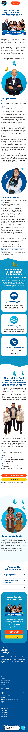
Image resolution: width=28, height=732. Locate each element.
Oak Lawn (4, 691)
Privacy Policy (4, 723)
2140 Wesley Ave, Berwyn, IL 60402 (11, 699)
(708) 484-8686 (7, 702)
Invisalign (3, 676)
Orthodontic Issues (5, 680)
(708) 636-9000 (7, 695)
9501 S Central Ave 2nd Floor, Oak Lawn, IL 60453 (14, 693)
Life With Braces (5, 682)
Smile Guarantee (14, 471)
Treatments (4, 678)
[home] (4, 3)
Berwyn (3, 697)
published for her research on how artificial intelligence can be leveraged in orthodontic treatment (13, 249)
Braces (3, 675)
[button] (25, 3)
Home (2, 671)
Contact (3, 684)
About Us (3, 673)
